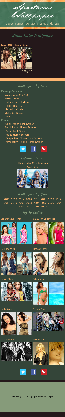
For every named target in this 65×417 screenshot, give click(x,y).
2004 (58, 202)
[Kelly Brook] (8, 324)
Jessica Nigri (39, 309)
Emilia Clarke (7, 279)
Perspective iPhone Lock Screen (23, 138)
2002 (29, 206)
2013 (51, 199)
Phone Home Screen (17, 134)
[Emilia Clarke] (16, 292)
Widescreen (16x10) (16, 94)
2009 (21, 202)
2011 (7, 202)
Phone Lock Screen (16, 131)
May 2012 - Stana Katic (14, 44)
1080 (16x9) (12, 98)
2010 (14, 202)
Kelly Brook (6, 309)
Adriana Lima (39, 279)
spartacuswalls (44, 149)
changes (42, 23)
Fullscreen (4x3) (14, 105)
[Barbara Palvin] (8, 264)
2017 (21, 199)
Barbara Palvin (8, 249)
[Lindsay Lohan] (40, 264)
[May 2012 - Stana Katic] (9, 58)
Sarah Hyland (7, 339)
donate (54, 23)
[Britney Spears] (40, 354)
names (19, 23)
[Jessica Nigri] (48, 322)
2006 (44, 202)
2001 (36, 206)
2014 (44, 199)
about (9, 23)
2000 (44, 206)
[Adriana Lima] (40, 294)
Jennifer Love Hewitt (11, 219)
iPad (7, 116)
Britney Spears (40, 339)
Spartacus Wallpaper (33, 149)
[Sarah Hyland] (16, 352)
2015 (36, 199)
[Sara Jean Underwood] (40, 234)
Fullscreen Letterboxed (18, 102)
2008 (29, 202)
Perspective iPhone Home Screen (24, 141)
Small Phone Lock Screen (19, 123)
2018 (14, 199)
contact (30, 23)
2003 (21, 206)
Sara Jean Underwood (44, 219)
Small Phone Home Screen (20, 127)
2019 (7, 199)
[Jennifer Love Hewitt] (8, 234)
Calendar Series (14, 113)
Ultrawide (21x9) (14, 109)
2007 (36, 202)
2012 (58, 199)
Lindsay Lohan (40, 249)
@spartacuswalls (23, 149)
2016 (29, 199)
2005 (51, 202)
